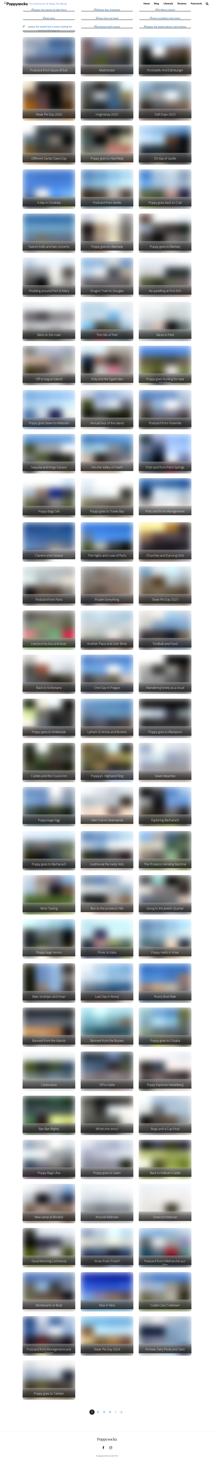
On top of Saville (165, 158)
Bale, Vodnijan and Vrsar (49, 996)
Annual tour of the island (107, 423)
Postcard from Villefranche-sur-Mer (165, 1263)
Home (146, 3)
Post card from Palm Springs (165, 467)
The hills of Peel (107, 335)
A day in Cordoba (49, 202)
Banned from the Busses (107, 1040)
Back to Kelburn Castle (165, 1173)
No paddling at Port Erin (165, 291)
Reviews (181, 3)
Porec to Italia (107, 952)
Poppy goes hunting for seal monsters (165, 381)
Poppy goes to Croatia (165, 1040)
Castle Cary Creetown (165, 1305)
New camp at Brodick (49, 1217)
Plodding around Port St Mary (49, 291)
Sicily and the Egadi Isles (107, 379)
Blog (156, 3)
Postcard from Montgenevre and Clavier (49, 1351)
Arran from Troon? (107, 1261)
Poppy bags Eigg (49, 820)
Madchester (107, 70)
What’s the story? (107, 1129)
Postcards (196, 3)
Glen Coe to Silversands (107, 820)
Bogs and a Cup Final (165, 1129)
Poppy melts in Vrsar (165, 952)
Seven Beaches (165, 776)
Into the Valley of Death (107, 467)
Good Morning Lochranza (49, 1261)
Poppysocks (107, 1439)
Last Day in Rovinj (107, 996)
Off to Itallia (107, 1085)
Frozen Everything (107, 599)
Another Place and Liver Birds (107, 644)
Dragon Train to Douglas (107, 291)
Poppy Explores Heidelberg (165, 1085)
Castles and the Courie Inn (49, 776)
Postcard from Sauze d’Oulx (49, 70)
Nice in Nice (107, 1305)
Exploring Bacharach (165, 820)
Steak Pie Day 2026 (49, 114)
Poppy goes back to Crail (165, 202)
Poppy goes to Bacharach (49, 864)
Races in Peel (165, 335)
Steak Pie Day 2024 (107, 1349)
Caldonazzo (49, 1085)
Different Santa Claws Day (49, 158)
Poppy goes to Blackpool (165, 732)
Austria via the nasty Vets (107, 864)
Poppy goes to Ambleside (49, 732)
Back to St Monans (48, 688)
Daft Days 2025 (165, 114)
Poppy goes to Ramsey (165, 246)
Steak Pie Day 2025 (165, 599)
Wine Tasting (49, 908)
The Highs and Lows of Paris (107, 555)
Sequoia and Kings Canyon (49, 467)
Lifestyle (168, 3)
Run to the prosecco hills (107, 908)
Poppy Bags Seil (48, 511)
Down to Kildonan (165, 1217)
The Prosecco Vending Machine (165, 864)
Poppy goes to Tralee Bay (107, 511)
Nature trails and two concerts (49, 246)
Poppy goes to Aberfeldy (107, 158)
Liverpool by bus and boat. (49, 644)
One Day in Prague (107, 688)
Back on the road (49, 335)
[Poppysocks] (16, 3)
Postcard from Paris (49, 599)
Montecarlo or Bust (49, 1305)
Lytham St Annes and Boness (107, 732)
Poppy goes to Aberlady (107, 246)
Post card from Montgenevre (165, 511)
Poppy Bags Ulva (49, 1173)
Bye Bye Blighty (49, 1129)
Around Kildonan (106, 1217)
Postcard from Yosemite (165, 423)
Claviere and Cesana (49, 555)
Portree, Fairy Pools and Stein (165, 1349)
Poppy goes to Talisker (49, 1393)
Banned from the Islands (49, 1040)
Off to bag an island (49, 379)
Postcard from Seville (107, 202)
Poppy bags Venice (49, 952)
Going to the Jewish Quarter (165, 908)
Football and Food (165, 644)
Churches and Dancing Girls (165, 555)
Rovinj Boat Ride (165, 996)
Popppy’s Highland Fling (107, 776)
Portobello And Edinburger (165, 70)
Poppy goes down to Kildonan (49, 423)
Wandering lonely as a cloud (165, 688)
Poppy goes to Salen (107, 1173)
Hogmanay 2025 (107, 114)
